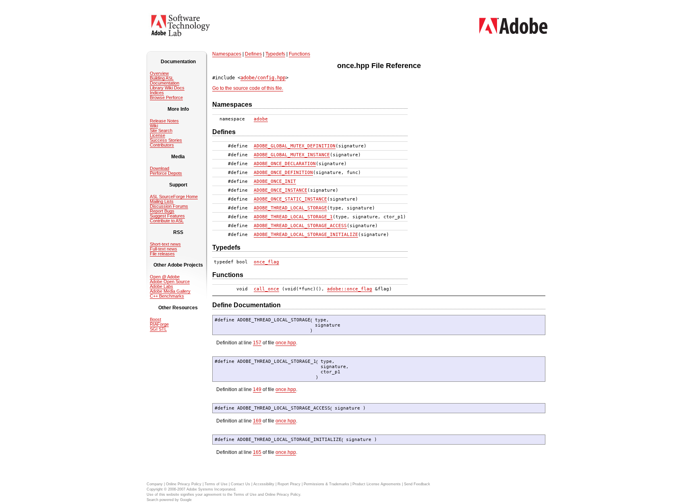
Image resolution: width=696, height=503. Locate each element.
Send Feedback (417, 484)
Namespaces (226, 54)
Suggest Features (167, 215)
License (157, 135)
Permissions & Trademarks (326, 484)
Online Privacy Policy (183, 484)
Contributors (162, 145)
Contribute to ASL (167, 220)
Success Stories (166, 140)
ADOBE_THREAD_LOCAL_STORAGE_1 (293, 216)
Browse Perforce (166, 97)
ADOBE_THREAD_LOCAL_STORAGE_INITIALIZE (306, 234)
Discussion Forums (169, 206)
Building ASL (162, 78)
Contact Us (240, 484)
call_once (266, 289)
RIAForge (159, 324)
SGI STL (158, 329)
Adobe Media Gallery (170, 291)
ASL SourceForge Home (174, 196)
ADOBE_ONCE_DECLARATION (285, 163)
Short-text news (165, 244)
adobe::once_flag (349, 289)
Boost (155, 319)
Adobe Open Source (170, 281)
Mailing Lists (162, 201)
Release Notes (164, 120)
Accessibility (263, 484)
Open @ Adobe (165, 276)
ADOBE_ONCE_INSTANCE (280, 190)
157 (257, 343)
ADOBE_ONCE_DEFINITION (283, 172)
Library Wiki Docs (167, 87)
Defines (253, 54)
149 (257, 389)
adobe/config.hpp (263, 78)
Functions (299, 54)
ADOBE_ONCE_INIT (275, 181)
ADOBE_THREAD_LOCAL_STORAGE (290, 208)
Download (159, 168)
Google (186, 500)
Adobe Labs (161, 286)
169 (257, 421)
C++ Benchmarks (167, 296)
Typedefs (275, 54)
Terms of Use (216, 484)
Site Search (161, 130)
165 (257, 452)
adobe (261, 119)
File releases (162, 253)
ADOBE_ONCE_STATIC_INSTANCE (290, 199)
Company (155, 484)
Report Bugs (162, 211)
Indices (157, 92)
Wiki (154, 125)
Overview (159, 73)
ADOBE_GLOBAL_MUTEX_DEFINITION (295, 146)
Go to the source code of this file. (247, 88)
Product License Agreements (376, 484)
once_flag (266, 262)
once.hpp (286, 343)
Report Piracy (289, 484)
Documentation (164, 83)
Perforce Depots (166, 173)
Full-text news (163, 248)
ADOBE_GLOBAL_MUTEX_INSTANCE (292, 154)
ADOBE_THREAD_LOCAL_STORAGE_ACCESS (300, 225)
